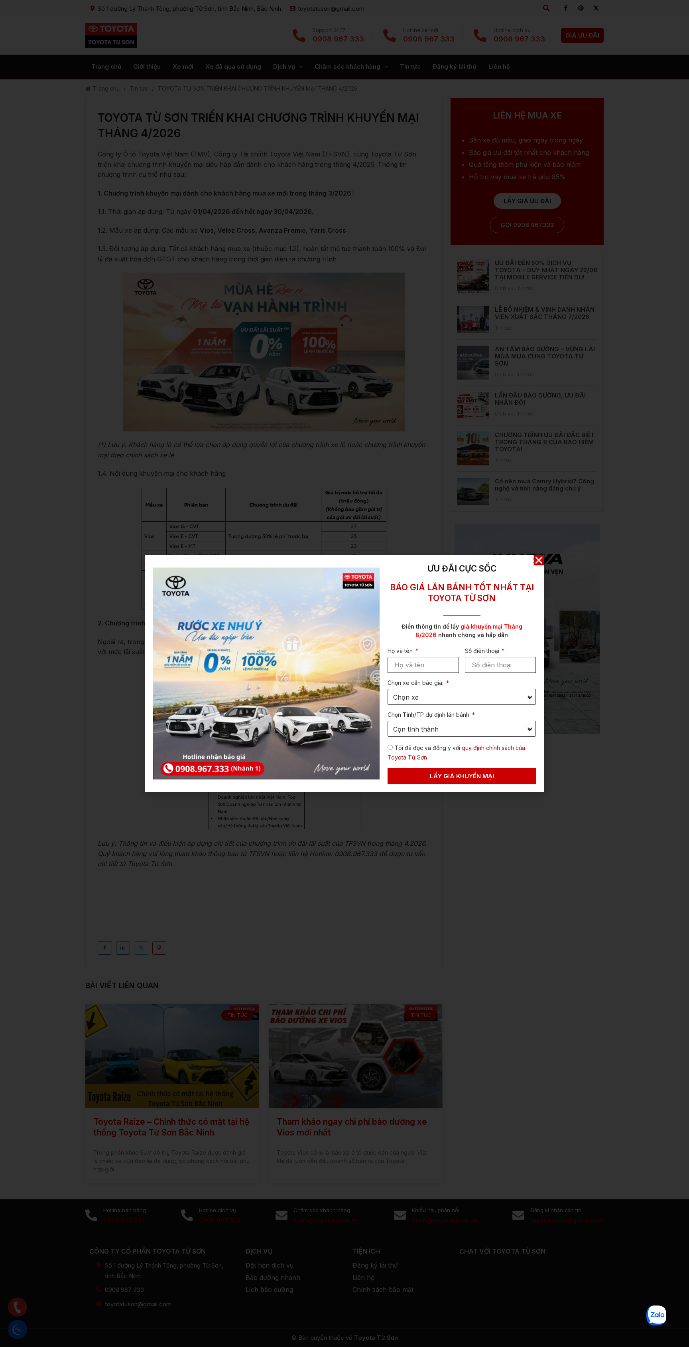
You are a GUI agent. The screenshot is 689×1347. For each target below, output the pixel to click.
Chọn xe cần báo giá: (416, 682)
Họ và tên (401, 650)
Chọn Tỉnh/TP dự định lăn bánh (429, 714)
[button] (539, 560)
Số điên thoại (483, 650)
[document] (344, 673)
